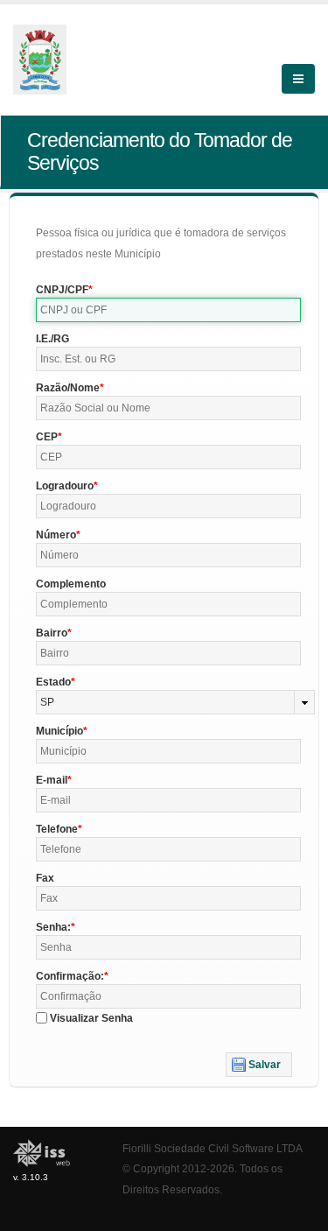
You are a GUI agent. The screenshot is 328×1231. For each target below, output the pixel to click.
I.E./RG (52, 339)
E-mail (51, 780)
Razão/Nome (68, 388)
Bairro (51, 633)
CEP (47, 437)
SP (47, 702)
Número (56, 535)
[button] (259, 1064)
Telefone (57, 829)
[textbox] (168, 310)
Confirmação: (70, 976)
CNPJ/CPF (62, 290)
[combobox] (175, 702)
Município (59, 731)
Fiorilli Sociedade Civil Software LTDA (212, 1148)
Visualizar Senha (91, 1018)
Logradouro (65, 486)
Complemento (71, 584)
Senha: (53, 927)
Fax (45, 878)
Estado (53, 682)
